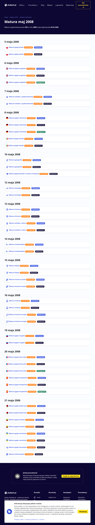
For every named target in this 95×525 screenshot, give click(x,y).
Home (6, 17)
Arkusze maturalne (25, 17)
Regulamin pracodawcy (81, 498)
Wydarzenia (52, 497)
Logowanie (59, 5)
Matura (49, 5)
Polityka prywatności (31, 519)
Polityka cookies (19, 519)
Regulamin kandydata (66, 498)
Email (38, 497)
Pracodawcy (32, 5)
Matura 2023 (14, 17)
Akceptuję (83, 512)
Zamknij (41, 519)
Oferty (21, 5)
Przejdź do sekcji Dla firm (71, 476)
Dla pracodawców (83, 4)
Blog (42, 5)
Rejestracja (70, 5)
